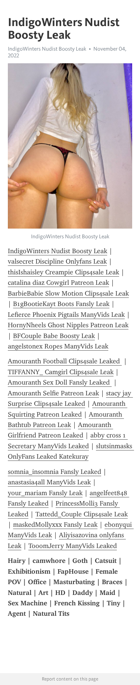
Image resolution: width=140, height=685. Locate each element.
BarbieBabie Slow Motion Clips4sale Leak (68, 293)
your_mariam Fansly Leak (45, 493)
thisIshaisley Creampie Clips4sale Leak (63, 272)
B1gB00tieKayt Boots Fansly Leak (61, 304)
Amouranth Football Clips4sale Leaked (65, 361)
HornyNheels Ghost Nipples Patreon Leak (68, 325)
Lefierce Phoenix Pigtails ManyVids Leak (66, 314)
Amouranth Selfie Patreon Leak (53, 393)
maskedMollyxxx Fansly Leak (55, 524)
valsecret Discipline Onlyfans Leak (57, 261)
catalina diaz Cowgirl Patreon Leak (58, 282)
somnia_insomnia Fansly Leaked (54, 472)
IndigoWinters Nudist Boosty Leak (47, 48)
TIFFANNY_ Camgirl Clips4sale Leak (60, 372)
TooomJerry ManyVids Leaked (72, 546)
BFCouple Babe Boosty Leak (54, 336)
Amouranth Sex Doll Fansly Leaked (60, 382)
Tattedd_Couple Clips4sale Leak (81, 514)
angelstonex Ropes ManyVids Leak (58, 346)
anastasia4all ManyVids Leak (49, 482)
